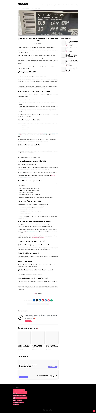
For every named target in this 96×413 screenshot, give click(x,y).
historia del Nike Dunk (43, 133)
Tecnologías (19, 400)
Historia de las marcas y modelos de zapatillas (19, 393)
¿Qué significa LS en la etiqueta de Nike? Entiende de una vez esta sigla (52, 346)
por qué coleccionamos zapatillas (31, 231)
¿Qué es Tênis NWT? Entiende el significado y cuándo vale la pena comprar (24, 346)
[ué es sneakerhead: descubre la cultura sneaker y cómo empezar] (63, 69)
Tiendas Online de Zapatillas (18, 402)
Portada (19, 8)
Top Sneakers (15, 404)
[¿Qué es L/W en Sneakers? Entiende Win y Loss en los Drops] (63, 49)
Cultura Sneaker (39, 293)
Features (22, 390)
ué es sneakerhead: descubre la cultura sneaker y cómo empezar (72, 69)
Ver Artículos (28, 321)
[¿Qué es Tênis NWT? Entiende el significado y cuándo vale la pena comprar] (63, 43)
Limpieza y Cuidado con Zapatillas (19, 395)
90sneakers (27, 314)
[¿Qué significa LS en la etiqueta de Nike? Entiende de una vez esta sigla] (63, 55)
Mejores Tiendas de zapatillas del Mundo (19, 398)
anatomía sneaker (42, 61)
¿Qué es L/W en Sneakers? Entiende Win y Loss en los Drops (37, 346)
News (14, 400)
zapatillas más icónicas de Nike (38, 237)
